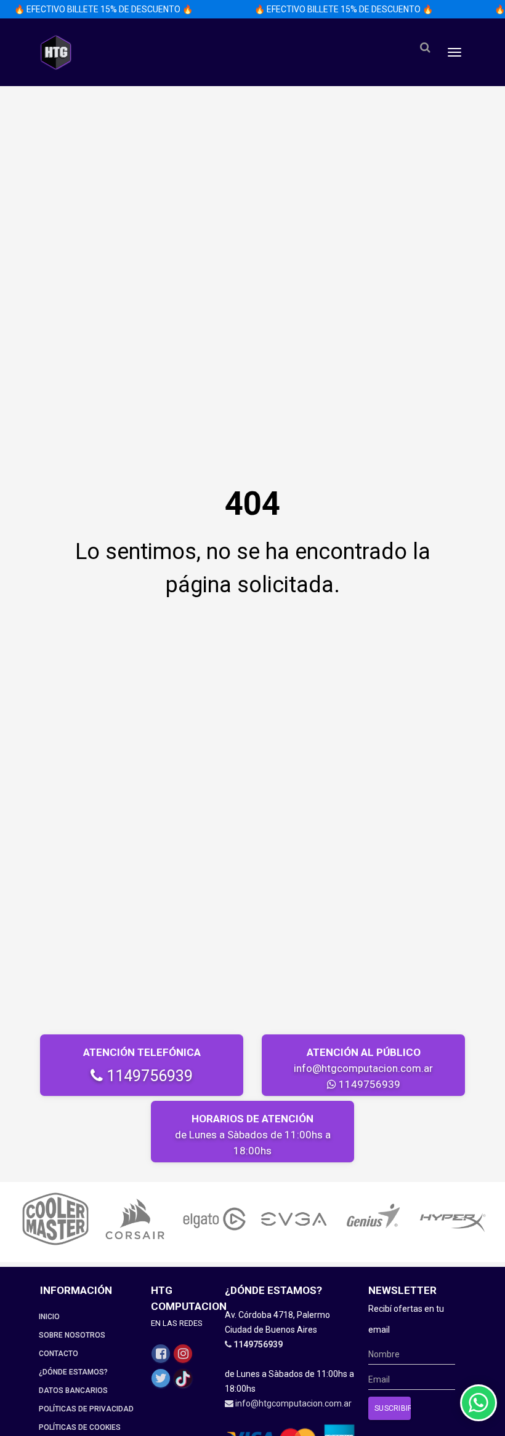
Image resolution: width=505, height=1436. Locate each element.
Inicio (49, 1316)
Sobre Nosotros (72, 1335)
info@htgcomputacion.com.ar (363, 1068)
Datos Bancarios (73, 1390)
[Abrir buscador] (425, 48)
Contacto (58, 1353)
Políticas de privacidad (86, 1409)
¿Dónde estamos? (73, 1372)
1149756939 (148, 1076)
